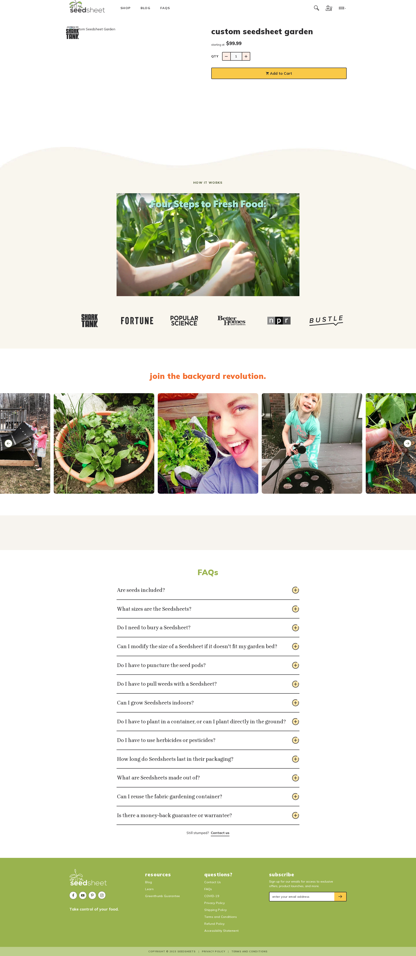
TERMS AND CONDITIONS (249, 951)
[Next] (407, 443)
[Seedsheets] (88, 879)
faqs (165, 8)
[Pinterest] (92, 895)
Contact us (220, 833)
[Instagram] (102, 895)
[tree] (208, 320)
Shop (125, 8)
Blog (146, 8)
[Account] (329, 8)
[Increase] (246, 56)
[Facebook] (73, 895)
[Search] (316, 8)
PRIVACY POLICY (213, 951)
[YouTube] (83, 895)
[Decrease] (226, 56)
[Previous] (8, 443)
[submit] (340, 896)
